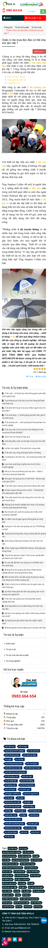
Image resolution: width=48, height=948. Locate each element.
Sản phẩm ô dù (34, 18)
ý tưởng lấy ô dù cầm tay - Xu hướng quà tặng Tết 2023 (24, 458)
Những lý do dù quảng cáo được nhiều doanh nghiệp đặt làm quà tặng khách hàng (22, 571)
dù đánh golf (25, 789)
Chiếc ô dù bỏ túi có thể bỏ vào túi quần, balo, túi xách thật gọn (23, 585)
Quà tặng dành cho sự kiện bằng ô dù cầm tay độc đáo (22, 607)
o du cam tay (34, 751)
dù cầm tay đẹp (30, 755)
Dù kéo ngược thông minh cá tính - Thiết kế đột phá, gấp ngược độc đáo (22, 491)
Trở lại (30, 376)
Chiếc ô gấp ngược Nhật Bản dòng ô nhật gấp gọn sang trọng (24, 549)
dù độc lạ (34, 815)
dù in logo (23, 746)
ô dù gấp (9, 798)
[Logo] (24, 4)
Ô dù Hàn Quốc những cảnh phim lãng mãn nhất (24, 486)
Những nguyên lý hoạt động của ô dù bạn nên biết (25, 628)
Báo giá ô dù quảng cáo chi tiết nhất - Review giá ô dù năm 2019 (23, 480)
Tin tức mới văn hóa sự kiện (17, 655)
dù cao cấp (27, 776)
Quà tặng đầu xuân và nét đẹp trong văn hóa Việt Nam (23, 442)
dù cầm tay (10, 746)
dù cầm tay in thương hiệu (15, 772)
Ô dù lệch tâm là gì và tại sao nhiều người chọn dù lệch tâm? (23, 409)
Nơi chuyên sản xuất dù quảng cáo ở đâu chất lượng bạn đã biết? (22, 513)
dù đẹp (8, 811)
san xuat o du (11, 815)
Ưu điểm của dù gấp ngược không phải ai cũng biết (22, 520)
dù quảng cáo (35, 811)
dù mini (24, 832)
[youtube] (20, 939)
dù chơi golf (10, 789)
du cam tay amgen (13, 806)
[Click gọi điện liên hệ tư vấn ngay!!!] (5, 942)
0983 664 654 (24, 696)
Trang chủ (8, 27)
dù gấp (8, 759)
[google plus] (9, 939)
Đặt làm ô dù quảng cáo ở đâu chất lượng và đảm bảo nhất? (23, 614)
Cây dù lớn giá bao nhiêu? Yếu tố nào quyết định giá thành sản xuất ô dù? (23, 556)
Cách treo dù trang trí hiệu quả (17, 437)
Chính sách (10, 644)
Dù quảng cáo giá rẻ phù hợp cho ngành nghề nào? (22, 621)
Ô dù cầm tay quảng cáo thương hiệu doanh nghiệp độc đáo (21, 600)
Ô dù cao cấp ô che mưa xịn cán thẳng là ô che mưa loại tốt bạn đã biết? (22, 431)
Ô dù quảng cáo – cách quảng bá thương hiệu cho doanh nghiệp (24, 423)
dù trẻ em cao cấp (13, 802)
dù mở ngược (32, 764)
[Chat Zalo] (44, 920)
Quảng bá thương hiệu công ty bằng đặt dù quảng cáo (24, 535)
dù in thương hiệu (12, 755)
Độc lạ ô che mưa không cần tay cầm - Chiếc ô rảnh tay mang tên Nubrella (22, 472)
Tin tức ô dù (36, 27)
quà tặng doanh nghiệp (15, 751)
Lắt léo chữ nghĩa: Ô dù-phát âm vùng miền (22, 448)
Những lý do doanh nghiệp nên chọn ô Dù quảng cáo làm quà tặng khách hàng (23, 506)
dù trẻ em (35, 832)
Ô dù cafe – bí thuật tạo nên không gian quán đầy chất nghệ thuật (24, 394)
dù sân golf (33, 824)
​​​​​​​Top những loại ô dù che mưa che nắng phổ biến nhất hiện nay (23, 402)
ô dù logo (9, 837)
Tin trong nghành (13, 661)
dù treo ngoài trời (31, 794)
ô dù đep (19, 759)
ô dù (43, 199)
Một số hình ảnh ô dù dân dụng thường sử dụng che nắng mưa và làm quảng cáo (23, 578)
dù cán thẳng (30, 828)
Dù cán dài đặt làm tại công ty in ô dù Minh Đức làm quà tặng (22, 564)
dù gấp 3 (28, 802)
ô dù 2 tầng (29, 806)
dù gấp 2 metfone (13, 794)
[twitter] (15, 939)
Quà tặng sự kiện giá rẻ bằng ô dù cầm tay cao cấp (22, 542)
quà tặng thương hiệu (14, 764)
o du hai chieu (11, 832)
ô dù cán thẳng (27, 781)
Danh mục (38, 51)
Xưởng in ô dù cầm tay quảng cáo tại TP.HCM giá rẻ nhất (23, 527)
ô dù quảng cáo (36, 87)
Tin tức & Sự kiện (22, 27)
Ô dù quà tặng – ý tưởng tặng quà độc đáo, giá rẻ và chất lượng (23, 416)
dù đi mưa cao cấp (13, 828)
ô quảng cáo (11, 785)
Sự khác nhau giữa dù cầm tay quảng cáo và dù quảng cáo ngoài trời (23, 593)
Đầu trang (41, 376)
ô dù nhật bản (11, 781)
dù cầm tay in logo (33, 768)
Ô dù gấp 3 (20, 811)
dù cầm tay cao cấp (13, 768)
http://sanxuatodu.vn (21, 931)
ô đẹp (23, 815)
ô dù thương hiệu (27, 785)
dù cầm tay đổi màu (13, 819)
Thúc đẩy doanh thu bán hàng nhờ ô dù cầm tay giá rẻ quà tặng (23, 498)
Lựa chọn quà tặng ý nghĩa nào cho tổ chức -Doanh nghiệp (21, 465)
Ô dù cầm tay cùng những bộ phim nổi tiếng (22, 453)
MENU (8, 18)
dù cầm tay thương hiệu (15, 824)
